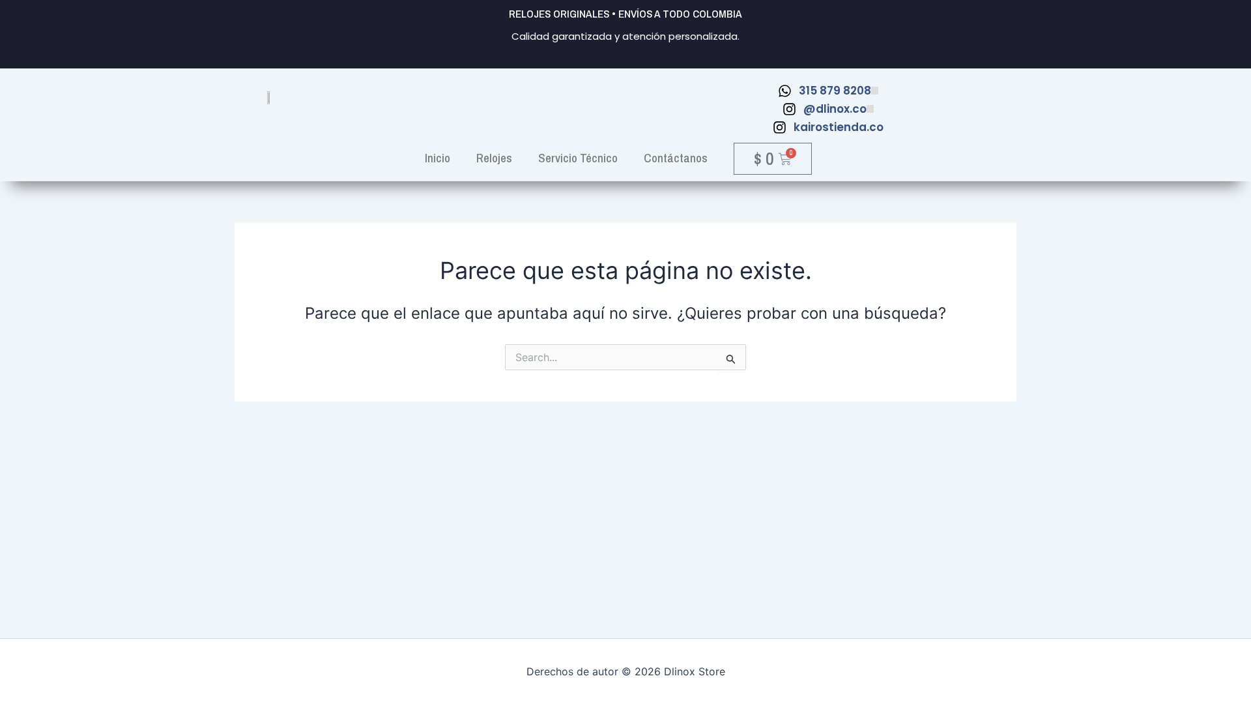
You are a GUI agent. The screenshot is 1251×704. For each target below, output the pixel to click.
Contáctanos (676, 157)
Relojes (494, 157)
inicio (437, 157)
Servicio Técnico (578, 157)
